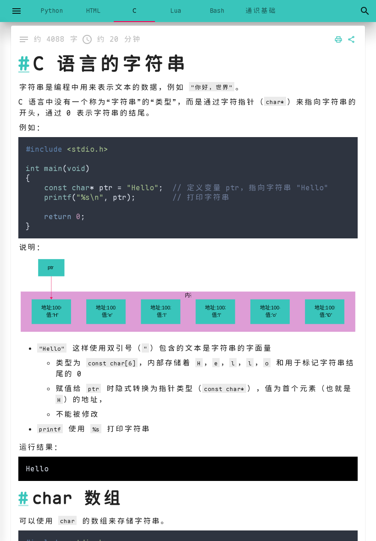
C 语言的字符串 (110, 63)
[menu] (17, 11)
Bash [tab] (217, 10)
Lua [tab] (175, 10)
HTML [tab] (93, 10)
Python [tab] (52, 10)
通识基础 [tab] (260, 10)
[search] (365, 11)
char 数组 (77, 498)
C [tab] (134, 10)
